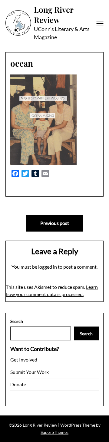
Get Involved (23, 359)
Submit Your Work (29, 372)
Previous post (54, 223)
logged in (47, 267)
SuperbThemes (54, 432)
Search (16, 321)
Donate (18, 384)
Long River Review (53, 15)
